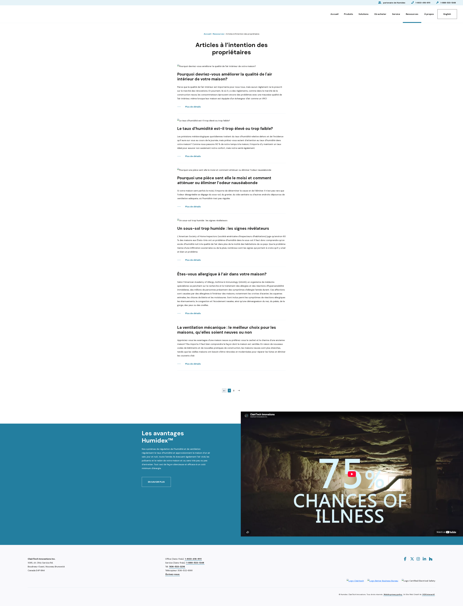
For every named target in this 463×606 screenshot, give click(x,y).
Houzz (431, 559)
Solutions (363, 14)
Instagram (418, 559)
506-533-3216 (177, 566)
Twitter (412, 559)
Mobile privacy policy (393, 594)
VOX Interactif (428, 594)
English (447, 14)
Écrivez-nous (173, 574)
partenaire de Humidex (394, 2)
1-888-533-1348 (448, 2)
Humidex (18, 13)
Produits (348, 14)
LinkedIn (425, 559)
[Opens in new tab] (355, 581)
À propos (429, 14)
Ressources (412, 14)
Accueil (334, 14)
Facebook (406, 559)
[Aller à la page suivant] (239, 390)
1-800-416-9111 (422, 2)
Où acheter (380, 14)
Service (396, 14)
